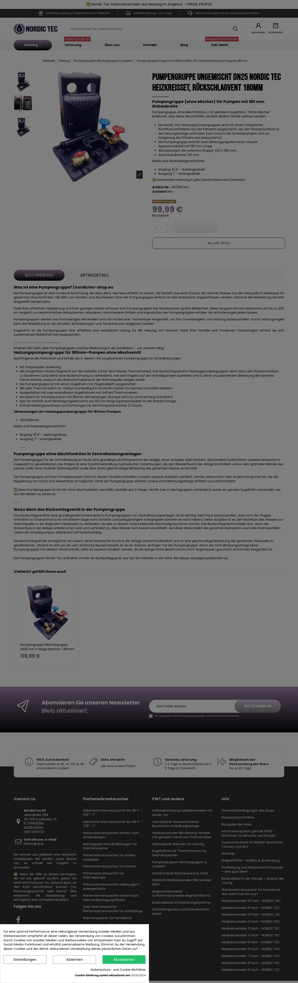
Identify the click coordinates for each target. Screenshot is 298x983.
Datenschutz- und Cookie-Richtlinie (118, 970)
